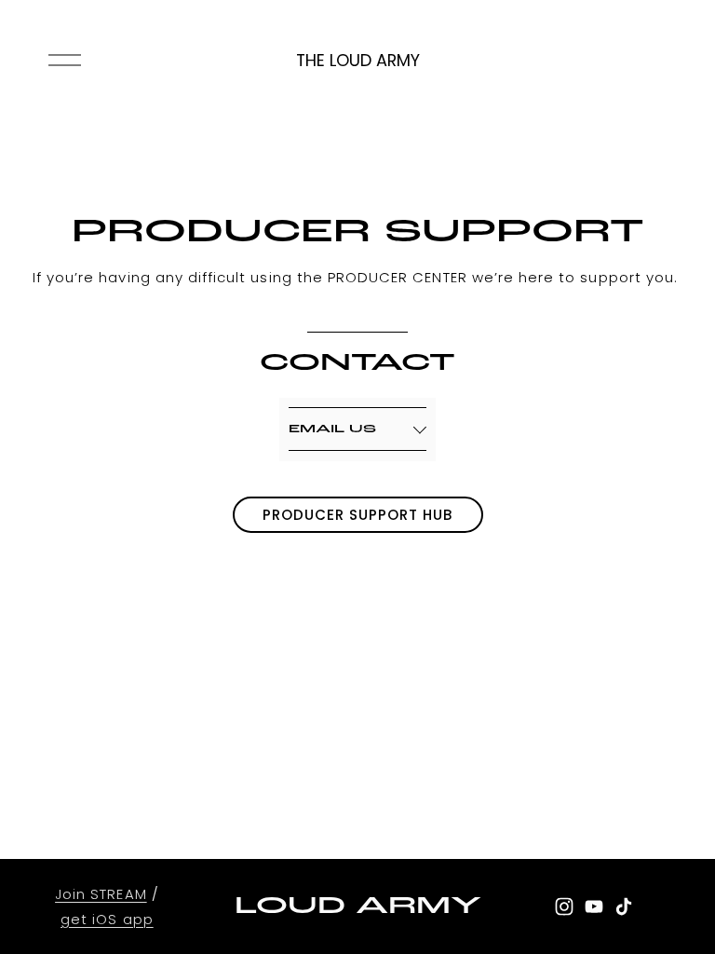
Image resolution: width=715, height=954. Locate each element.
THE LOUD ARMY (358, 60)
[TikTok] (623, 906)
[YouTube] (594, 906)
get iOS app (107, 919)
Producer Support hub (358, 515)
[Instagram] (564, 906)
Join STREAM (101, 894)
